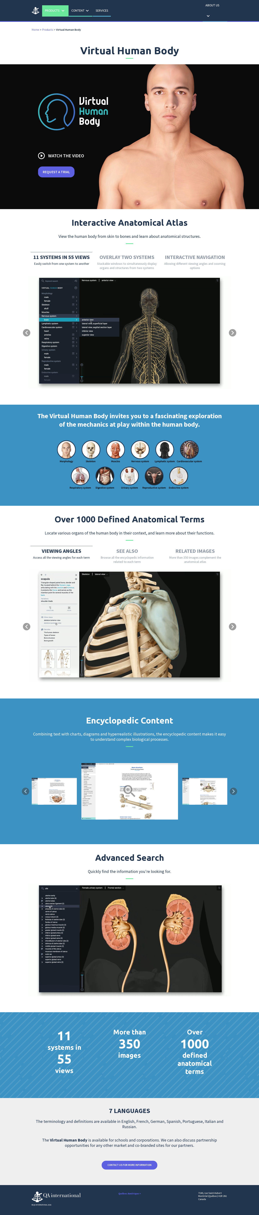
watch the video (60, 156)
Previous (25, 791)
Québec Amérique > (129, 1193)
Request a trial (56, 172)
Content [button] (80, 10)
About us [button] (212, 11)
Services (102, 10)
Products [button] (55, 10)
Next (233, 791)
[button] (44, 318)
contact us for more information (129, 1165)
